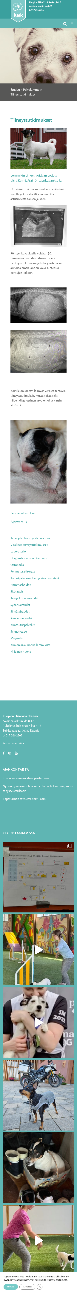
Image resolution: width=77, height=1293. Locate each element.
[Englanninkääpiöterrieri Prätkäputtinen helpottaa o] (38, 1095)
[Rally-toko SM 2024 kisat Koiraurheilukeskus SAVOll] (38, 877)
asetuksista (61, 1280)
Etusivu (15, 89)
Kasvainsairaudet (21, 618)
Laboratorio (18, 551)
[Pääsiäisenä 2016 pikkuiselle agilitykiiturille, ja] (38, 1022)
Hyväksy (10, 1287)
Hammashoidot (20, 585)
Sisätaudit (16, 591)
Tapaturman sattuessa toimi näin (24, 799)
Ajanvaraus (18, 522)
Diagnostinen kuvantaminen (28, 558)
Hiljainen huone (20, 651)
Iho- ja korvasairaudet (24, 598)
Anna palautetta (13, 743)
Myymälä (16, 638)
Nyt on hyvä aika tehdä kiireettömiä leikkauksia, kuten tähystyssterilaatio (38, 788)
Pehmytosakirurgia (22, 571)
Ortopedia (17, 565)
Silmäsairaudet (20, 611)
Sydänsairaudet (20, 605)
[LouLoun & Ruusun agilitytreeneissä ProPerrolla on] (38, 1240)
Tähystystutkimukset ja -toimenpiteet (34, 578)
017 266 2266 (37, 10)
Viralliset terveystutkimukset (29, 545)
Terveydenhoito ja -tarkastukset (31, 538)
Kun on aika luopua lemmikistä (30, 645)
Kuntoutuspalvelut (22, 625)
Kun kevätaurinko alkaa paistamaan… (27, 778)
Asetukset (27, 1287)
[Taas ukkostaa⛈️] (38, 1167)
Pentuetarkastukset (23, 513)
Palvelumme (31, 89)
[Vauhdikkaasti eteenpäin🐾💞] (38, 949)
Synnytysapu (18, 631)
